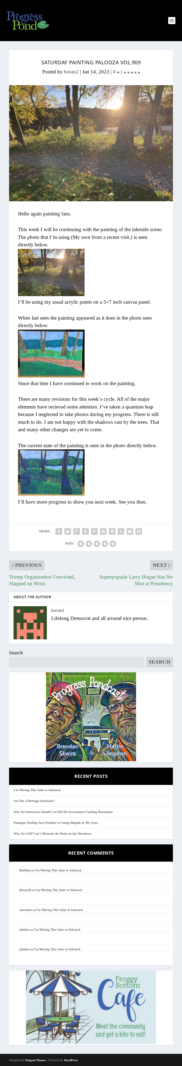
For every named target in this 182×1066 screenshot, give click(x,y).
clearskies (25, 910)
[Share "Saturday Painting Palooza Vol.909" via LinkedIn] (103, 531)
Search (16, 653)
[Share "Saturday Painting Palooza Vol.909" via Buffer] (112, 531)
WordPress (71, 1060)
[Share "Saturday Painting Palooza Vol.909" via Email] (129, 531)
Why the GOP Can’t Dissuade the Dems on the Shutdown (52, 833)
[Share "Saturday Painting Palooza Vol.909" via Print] (138, 531)
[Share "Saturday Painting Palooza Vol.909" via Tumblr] (85, 531)
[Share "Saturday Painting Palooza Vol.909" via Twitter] (67, 531)
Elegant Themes (36, 1060)
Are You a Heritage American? (34, 801)
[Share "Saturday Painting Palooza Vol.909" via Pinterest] (94, 531)
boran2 (71, 72)
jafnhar (24, 929)
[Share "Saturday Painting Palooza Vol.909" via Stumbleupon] (121, 531)
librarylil (25, 890)
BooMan (25, 870)
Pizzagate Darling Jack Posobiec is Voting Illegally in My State (56, 822)
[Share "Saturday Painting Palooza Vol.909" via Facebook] (58, 531)
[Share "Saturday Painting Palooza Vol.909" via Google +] (76, 531)
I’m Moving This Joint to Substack (37, 790)
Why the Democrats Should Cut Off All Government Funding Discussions (63, 812)
